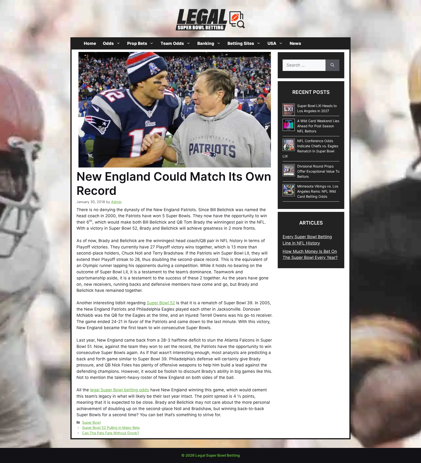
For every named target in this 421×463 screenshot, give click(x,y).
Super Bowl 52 (161, 302)
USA (272, 43)
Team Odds (172, 43)
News (295, 43)
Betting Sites (241, 43)
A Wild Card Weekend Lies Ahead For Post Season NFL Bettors (318, 126)
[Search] (332, 65)
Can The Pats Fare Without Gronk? (110, 433)
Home (90, 43)
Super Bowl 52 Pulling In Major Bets (111, 427)
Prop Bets (137, 43)
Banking (205, 43)
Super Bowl (91, 422)
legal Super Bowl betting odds (119, 389)
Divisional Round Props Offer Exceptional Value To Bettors (318, 171)
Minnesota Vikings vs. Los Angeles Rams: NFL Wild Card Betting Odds (317, 191)
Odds (108, 43)
